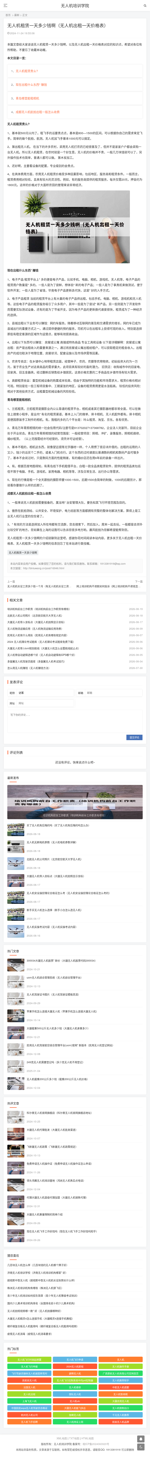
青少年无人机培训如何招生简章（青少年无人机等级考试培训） (43, 1295)
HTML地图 (87, 1438)
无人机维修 (75, 1387)
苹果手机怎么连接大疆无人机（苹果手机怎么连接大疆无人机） (62, 1011)
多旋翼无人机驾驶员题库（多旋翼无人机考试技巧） (36, 661)
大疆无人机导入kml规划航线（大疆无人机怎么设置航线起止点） (43, 648)
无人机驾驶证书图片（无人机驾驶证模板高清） (53, 994)
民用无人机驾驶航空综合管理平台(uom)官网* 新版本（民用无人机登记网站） (71, 1045)
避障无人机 (75, 1373)
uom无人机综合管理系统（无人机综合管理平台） (55, 977)
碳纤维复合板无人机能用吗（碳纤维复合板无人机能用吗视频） (43, 1326)
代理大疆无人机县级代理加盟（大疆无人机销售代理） (57, 1197)
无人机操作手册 (120, 1366)
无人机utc (75, 1401)
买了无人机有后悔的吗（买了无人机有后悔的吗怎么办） (59, 825)
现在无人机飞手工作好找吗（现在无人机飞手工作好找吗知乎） (62, 1231)
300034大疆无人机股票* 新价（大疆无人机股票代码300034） (62, 960)
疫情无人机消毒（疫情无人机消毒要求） (30, 1334)
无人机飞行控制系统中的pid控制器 (75, 1380)
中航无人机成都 (120, 1387)
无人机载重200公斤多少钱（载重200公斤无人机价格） (58, 1079)
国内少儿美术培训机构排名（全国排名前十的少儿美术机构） (41, 1303)
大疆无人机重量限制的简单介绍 (45, 1214)
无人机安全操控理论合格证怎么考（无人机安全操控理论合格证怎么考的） (69, 893)
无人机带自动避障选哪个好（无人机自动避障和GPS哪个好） (42, 655)
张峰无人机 (75, 1415)
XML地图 (62, 1438)
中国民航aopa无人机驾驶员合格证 (29, 1408)
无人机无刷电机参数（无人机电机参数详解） (52, 842)
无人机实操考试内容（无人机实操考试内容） (52, 927)
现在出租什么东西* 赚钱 (31, 84)
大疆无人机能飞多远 (75, 1408)
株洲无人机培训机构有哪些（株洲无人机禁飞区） (35, 1288)
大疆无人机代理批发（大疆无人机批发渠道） (52, 1129)
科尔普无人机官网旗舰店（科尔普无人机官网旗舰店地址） (60, 1113)
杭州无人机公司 (29, 1415)
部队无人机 (75, 1394)
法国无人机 (29, 1387)
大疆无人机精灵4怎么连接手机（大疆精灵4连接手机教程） (40, 1318)
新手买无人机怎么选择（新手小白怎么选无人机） (55, 910)
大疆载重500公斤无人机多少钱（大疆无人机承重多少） (58, 1028)
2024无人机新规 (74, 1366)
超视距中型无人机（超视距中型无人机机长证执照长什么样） (41, 1280)
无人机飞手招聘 (29, 1421)
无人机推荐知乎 (120, 1380)
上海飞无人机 (29, 1401)
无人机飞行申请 (75, 1359)
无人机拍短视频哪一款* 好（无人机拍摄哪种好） (35, 1311)
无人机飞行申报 (29, 1366)
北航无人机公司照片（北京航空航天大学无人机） (35, 615)
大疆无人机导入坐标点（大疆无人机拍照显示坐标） (36, 622)
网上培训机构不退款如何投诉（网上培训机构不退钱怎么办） (111, 586)
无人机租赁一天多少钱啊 (23, 552)
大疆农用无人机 (120, 1401)
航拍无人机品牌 (120, 1421)
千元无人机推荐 (120, 1415)
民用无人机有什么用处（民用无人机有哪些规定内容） (38, 635)
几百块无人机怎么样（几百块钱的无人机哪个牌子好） (38, 1265)
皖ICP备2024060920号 (96, 1444)
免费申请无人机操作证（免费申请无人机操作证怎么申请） (60, 1163)
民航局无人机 (29, 1380)
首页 (8, 15)
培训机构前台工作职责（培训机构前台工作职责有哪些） (39, 609)
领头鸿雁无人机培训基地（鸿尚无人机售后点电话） (56, 1180)
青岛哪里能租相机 (27, 98)
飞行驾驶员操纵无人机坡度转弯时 (29, 1373)
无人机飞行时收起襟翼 (29, 1359)
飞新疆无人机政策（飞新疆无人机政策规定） (52, 1146)
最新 (16, 15)
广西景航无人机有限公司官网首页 (120, 1373)
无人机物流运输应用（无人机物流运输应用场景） (35, 628)
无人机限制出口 (120, 1408)
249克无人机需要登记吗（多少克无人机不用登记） (56, 1062)
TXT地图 (74, 1438)
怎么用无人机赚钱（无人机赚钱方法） (29, 668)
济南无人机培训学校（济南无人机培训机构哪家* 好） (37, 1272)
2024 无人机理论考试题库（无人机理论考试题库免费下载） (41, 641)
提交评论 (134, 737)
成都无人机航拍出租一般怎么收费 (38, 112)
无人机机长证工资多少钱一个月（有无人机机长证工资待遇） (41, 586)
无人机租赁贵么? (27, 71)
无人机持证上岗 (75, 1421)
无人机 (120, 1359)
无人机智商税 (120, 1394)
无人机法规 (29, 1394)
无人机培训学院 (75, 5)
